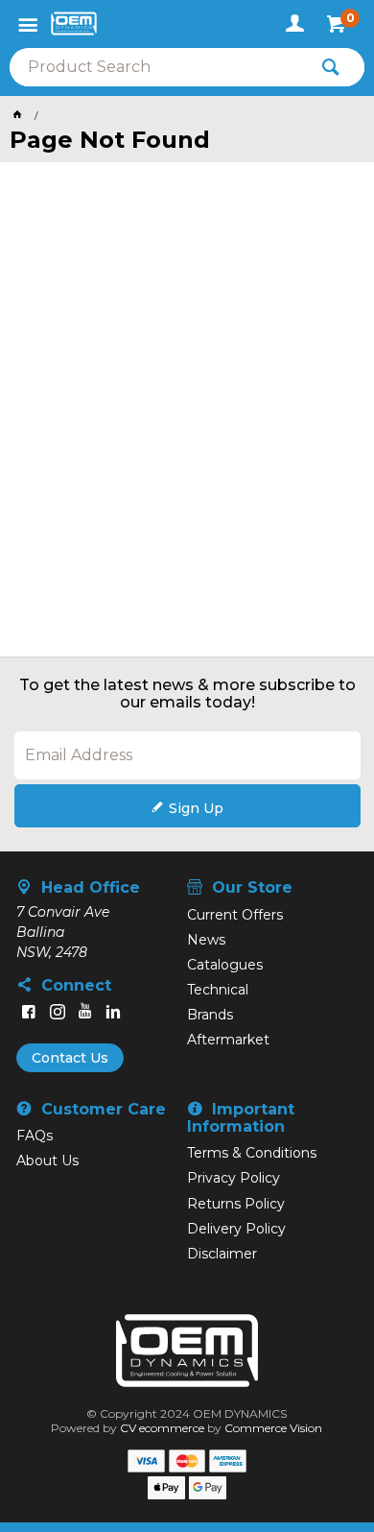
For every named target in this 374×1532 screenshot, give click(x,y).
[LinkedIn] (113, 1011)
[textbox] (158, 67)
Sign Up (196, 808)
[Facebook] (28, 1011)
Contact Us (70, 1057)
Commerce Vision (273, 1428)
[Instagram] (57, 1011)
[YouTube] (85, 1011)
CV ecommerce (162, 1428)
